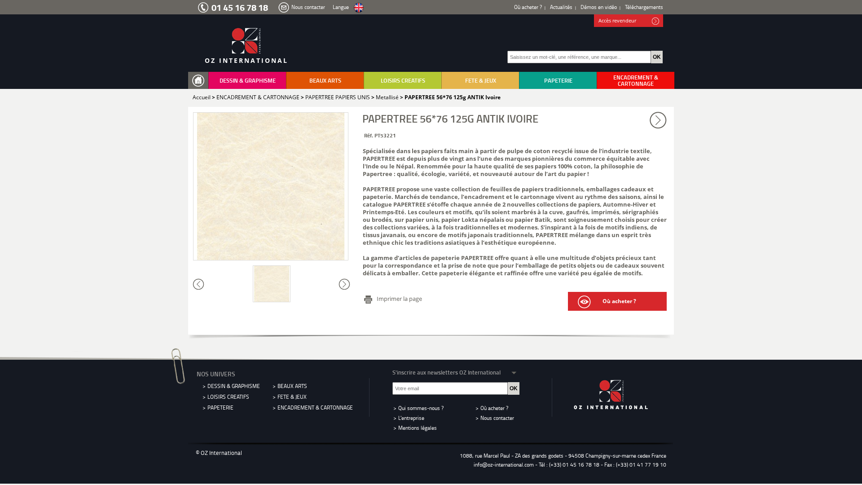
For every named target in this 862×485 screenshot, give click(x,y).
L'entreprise (411, 418)
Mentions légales (417, 428)
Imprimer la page (399, 299)
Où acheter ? (528, 7)
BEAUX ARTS (325, 80)
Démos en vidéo (599, 7)
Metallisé (387, 97)
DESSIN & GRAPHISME (248, 80)
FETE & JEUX (480, 80)
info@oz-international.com (504, 464)
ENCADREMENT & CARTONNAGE (635, 80)
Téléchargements (644, 7)
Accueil (202, 97)
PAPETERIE (558, 80)
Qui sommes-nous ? (421, 408)
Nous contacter (308, 7)
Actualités (561, 7)
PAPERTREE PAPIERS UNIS (337, 97)
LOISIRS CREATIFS (403, 80)
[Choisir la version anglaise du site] (359, 8)
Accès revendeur (617, 20)
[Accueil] (200, 81)
